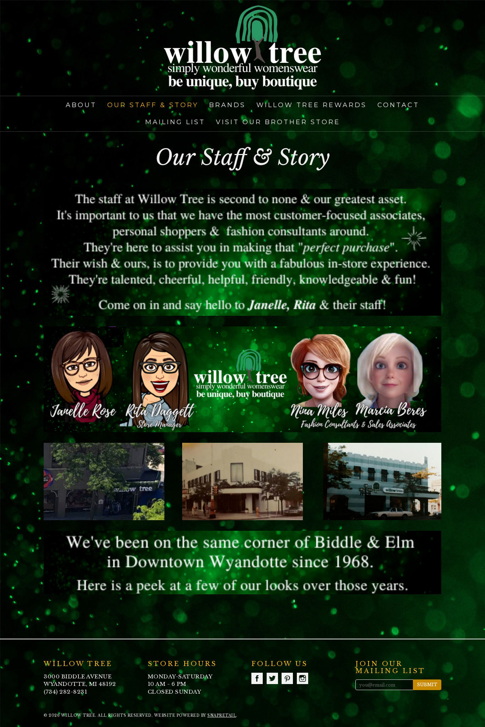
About (81, 105)
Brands (227, 105)
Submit (427, 684)
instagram (302, 678)
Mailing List (175, 122)
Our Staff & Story (152, 105)
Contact (398, 105)
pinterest (287, 678)
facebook (257, 678)
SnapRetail (221, 715)
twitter (272, 678)
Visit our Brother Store (278, 122)
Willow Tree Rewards (311, 105)
